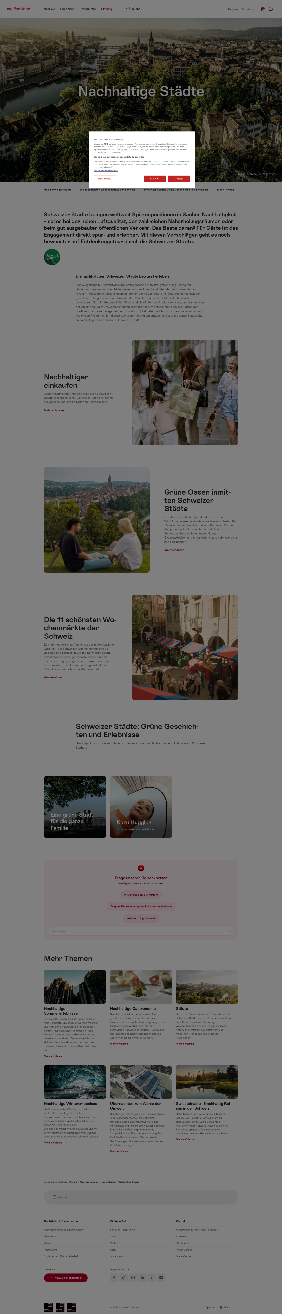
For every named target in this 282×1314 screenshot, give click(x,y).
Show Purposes (105, 179)
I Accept (179, 179)
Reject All (154, 179)
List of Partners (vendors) (106, 170)
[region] (142, 159)
